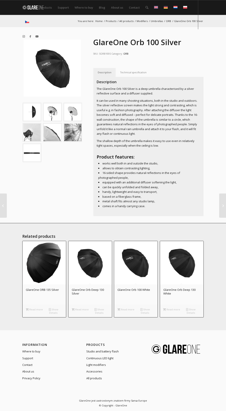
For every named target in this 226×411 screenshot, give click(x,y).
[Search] (147, 7)
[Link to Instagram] (23, 36)
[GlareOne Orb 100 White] (3, 206)
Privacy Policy (31, 378)
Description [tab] (104, 72)
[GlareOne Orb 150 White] (222, 206)
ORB (125, 53)
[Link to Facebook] (30, 36)
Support (27, 358)
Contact (27, 365)
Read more (36, 309)
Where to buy (31, 351)
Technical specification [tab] (133, 72)
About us (28, 371)
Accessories (94, 371)
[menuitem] (29, 7)
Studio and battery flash (102, 351)
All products (94, 378)
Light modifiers (96, 365)
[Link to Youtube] (37, 36)
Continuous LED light (99, 358)
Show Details (53, 311)
